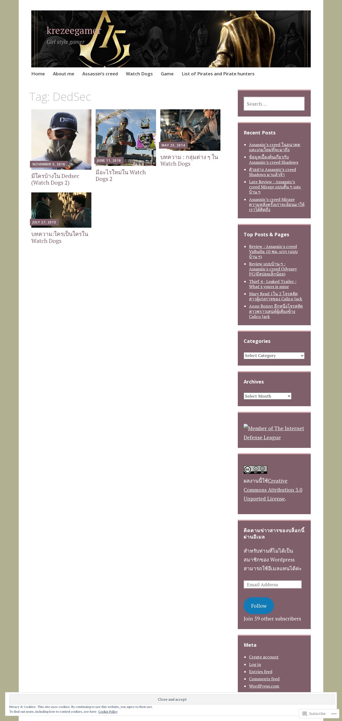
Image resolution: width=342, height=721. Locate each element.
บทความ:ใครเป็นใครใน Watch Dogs (59, 237)
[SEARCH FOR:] (274, 104)
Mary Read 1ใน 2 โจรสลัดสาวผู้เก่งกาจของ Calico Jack (275, 296)
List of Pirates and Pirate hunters (218, 74)
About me (63, 74)
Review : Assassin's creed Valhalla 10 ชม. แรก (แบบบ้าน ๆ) (273, 251)
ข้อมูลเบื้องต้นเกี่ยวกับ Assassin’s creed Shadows (273, 159)
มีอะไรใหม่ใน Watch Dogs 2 (121, 175)
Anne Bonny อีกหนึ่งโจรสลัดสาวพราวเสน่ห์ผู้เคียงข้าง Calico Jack (276, 311)
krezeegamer (73, 30)
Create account (264, 657)
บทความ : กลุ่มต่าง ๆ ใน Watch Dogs (189, 160)
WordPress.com (264, 686)
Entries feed (260, 672)
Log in (255, 664)
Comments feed (264, 679)
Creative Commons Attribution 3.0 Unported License (273, 489)
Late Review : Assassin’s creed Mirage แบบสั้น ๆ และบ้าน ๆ (275, 187)
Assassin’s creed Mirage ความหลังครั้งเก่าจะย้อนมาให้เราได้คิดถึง (277, 204)
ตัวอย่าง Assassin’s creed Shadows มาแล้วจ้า (272, 171)
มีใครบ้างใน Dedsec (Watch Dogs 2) (55, 179)
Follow (259, 605)
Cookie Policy (108, 712)
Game (167, 74)
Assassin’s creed (100, 74)
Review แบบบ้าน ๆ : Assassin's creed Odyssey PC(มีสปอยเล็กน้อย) (273, 269)
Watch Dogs (139, 74)
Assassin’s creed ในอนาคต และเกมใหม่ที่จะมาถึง (274, 147)
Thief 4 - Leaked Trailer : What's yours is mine (272, 283)
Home (38, 74)
